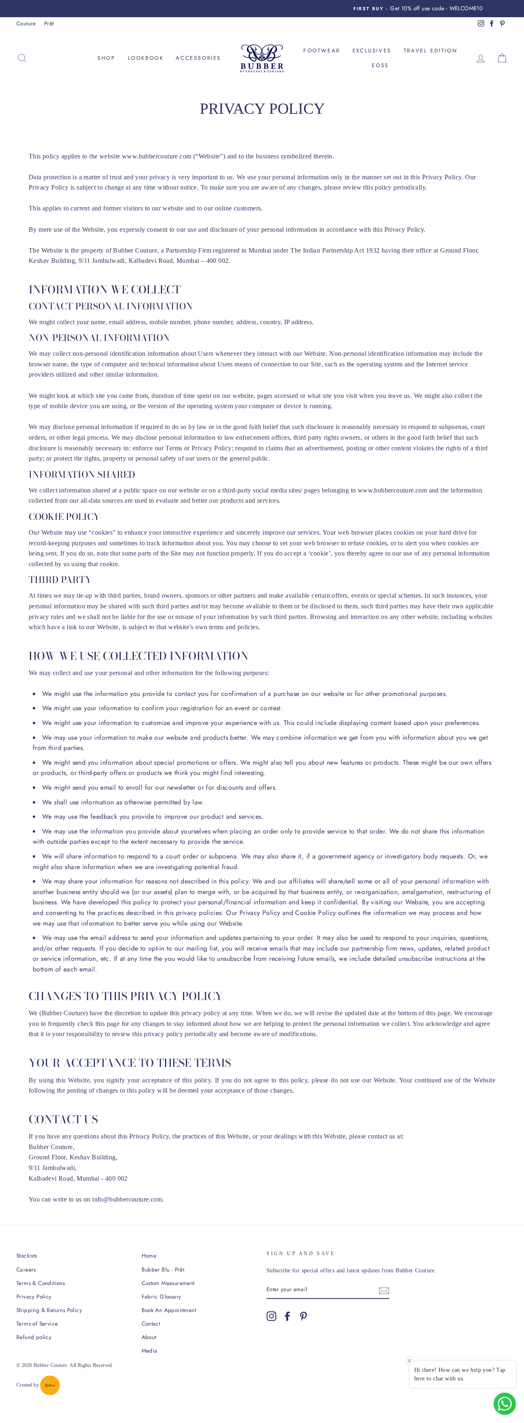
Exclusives (371, 50)
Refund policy (33, 1337)
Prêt (49, 23)
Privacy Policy (34, 1296)
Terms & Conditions (40, 1283)
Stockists (26, 1255)
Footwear (321, 50)
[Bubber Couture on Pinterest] (303, 1316)
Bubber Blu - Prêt (163, 1269)
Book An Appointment (169, 1310)
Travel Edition (430, 50)
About (149, 1337)
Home (149, 1255)
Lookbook (146, 58)
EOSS (380, 65)
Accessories (198, 58)
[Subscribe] (384, 1290)
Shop (106, 58)
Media (150, 1350)
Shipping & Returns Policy (49, 1310)
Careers (26, 1269)
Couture (26, 23)
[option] (262, 8)
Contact (151, 1323)
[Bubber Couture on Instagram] (271, 1316)
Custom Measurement (168, 1283)
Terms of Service (37, 1323)
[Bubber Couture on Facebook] (287, 1316)
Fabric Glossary (161, 1296)
